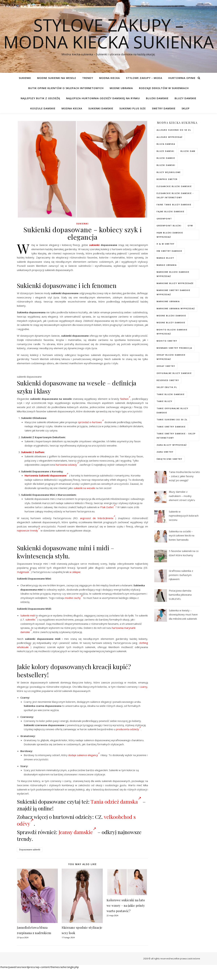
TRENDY (87, 78)
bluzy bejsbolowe (169, 172)
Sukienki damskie (100, 108)
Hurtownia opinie (181, 78)
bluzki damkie (166, 158)
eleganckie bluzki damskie (174, 186)
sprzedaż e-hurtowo (90, 422)
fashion (124, 398)
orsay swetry (166, 366)
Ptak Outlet (107, 507)
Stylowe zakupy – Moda (144, 78)
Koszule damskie (42, 108)
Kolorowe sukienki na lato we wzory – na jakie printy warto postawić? (126, 905)
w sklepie (75, 572)
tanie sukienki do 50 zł (172, 419)
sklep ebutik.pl (167, 387)
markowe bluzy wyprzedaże (175, 283)
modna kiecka (109, 78)
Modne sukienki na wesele (56, 78)
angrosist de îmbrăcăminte (96, 518)
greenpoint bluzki (169, 225)
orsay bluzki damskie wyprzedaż (171, 357)
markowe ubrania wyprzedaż (176, 308)
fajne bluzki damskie (170, 211)
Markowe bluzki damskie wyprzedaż (173, 274)
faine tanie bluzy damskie (174, 204)
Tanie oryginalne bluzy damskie (172, 410)
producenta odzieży (127, 729)
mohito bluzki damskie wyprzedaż (172, 331)
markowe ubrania (168, 301)
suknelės (30, 619)
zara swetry (165, 452)
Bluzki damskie (157, 98)
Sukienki (25, 78)
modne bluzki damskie (171, 315)
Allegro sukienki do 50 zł (174, 130)
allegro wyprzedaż (169, 137)
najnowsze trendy (27, 530)
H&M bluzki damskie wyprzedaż (170, 234)
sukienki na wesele (84, 488)
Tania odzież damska (114, 801)
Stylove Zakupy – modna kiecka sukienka (108, 33)
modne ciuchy (73, 598)
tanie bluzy (164, 401)
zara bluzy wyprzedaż (172, 445)
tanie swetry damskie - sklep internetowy (176, 435)
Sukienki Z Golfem (32, 452)
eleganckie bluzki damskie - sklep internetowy (175, 195)
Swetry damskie (163, 108)
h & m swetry (165, 244)
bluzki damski (166, 165)
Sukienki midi (27, 615)
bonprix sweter (167, 179)
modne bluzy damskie (171, 322)
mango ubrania (167, 265)
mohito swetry (167, 341)
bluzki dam (188, 151)
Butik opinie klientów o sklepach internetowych (66, 88)
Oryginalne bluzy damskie (174, 373)
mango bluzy (165, 258)
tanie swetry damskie (171, 426)
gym (190, 225)
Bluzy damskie (185, 98)
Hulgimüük (23, 572)
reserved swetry (168, 380)
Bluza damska (166, 144)
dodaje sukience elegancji (83, 755)
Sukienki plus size (132, 108)
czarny (143, 686)
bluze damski (165, 151)
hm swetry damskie (169, 251)
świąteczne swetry (169, 459)
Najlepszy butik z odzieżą (40, 98)
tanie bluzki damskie (171, 394)
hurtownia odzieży (66, 464)
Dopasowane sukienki (29, 849)
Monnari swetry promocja (174, 348)
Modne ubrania (121, 88)
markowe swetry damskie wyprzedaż (173, 292)
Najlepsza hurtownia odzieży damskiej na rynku (103, 98)
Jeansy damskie (75, 832)
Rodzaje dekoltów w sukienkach (164, 88)
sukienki (94, 245)
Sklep (186, 108)
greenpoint (164, 218)
